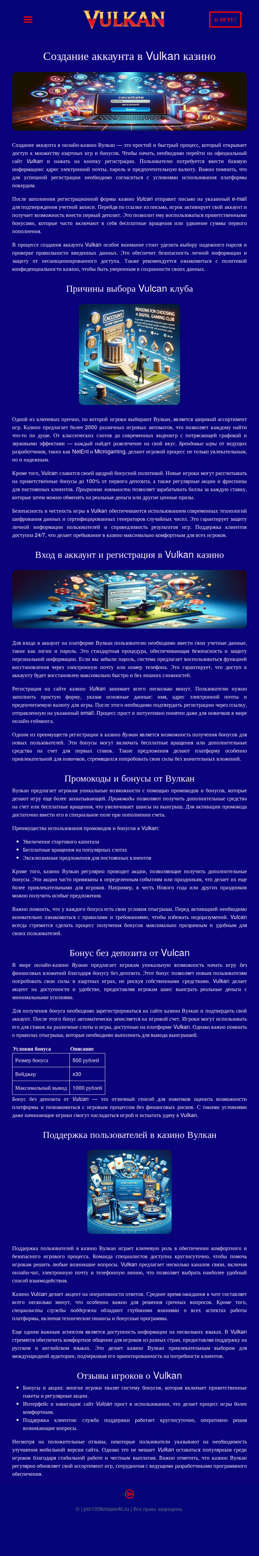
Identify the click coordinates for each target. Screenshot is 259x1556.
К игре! (225, 19)
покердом (23, 185)
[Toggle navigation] (28, 19)
